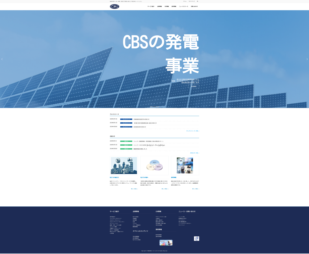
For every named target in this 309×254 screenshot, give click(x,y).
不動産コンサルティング (115, 228)
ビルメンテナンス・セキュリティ (117, 221)
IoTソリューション (114, 223)
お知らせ (126, 141)
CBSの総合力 (112, 216)
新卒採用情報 (159, 234)
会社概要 (135, 220)
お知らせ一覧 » (194, 153)
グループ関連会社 (136, 224)
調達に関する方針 (159, 221)
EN (197, 1)
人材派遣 (112, 233)
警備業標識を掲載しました (140, 149)
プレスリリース (126, 119)
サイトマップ (192, 1)
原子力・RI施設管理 (114, 229)
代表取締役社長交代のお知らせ (141, 119)
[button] (307, 59)
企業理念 (135, 218)
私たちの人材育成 (136, 239)
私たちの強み (136, 216)
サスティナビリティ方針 (161, 216)
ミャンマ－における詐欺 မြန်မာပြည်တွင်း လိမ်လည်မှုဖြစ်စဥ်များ (149, 145)
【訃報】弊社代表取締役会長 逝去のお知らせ (145, 123)
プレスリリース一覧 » (192, 131)
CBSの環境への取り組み (161, 223)
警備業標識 (135, 226)
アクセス (135, 223)
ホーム (184, 1)
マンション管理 (113, 226)
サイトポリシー (182, 220)
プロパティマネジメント (115, 220)
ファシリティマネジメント (115, 218)
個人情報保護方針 (182, 221)
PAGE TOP (301, 244)
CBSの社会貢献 (159, 224)
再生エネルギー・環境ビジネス (116, 231)
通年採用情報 (159, 236)
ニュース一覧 (181, 216)
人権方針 (158, 218)
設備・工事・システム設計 (115, 224)
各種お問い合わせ (182, 218)
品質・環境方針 (159, 220)
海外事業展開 (136, 238)
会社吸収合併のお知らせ (140, 126)
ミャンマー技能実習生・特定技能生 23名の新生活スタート (148, 141)
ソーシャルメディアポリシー (185, 223)
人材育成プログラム (118, 87)
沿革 (134, 221)
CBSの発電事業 (136, 236)
